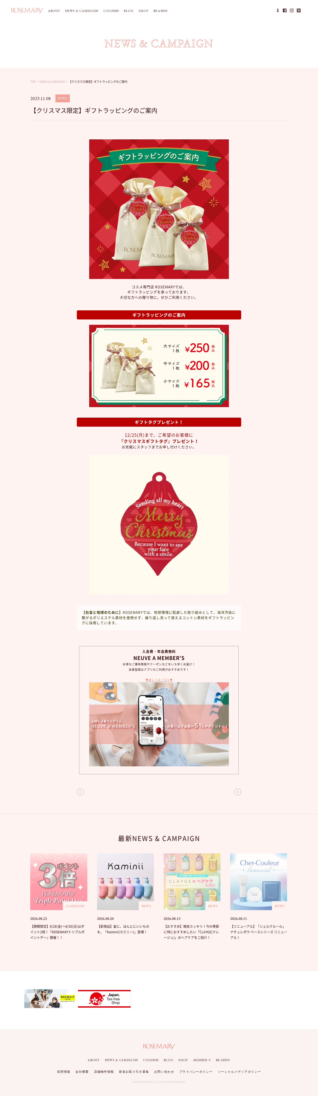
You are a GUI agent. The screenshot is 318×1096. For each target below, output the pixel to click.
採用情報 (63, 1072)
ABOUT (54, 11)
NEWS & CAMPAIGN (81, 11)
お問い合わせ (164, 1072)
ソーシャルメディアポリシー (239, 1072)
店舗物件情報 (104, 1072)
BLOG (128, 11)
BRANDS (160, 11)
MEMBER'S (202, 1060)
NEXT (237, 791)
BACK (80, 791)
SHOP (143, 11)
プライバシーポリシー (196, 1072)
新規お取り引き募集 (134, 1072)
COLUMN (111, 11)
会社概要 (82, 1072)
